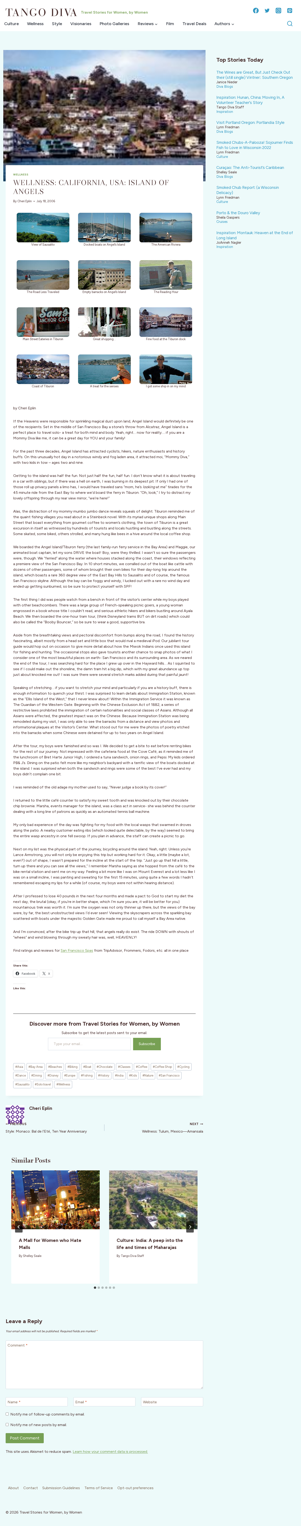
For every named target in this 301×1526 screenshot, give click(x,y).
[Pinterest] (289, 10)
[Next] (190, 1227)
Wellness (35, 23)
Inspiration (224, 112)
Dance (20, 1075)
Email (81, 1402)
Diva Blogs (224, 86)
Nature (148, 1075)
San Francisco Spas (77, 950)
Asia (19, 1067)
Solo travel (43, 1084)
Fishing (87, 1075)
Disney (53, 1075)
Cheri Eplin (24, 201)
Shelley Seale (32, 1256)
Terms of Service (98, 1488)
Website (150, 1402)
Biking (72, 1067)
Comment (18, 1345)
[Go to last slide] (19, 1227)
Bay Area (35, 1067)
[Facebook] (255, 10)
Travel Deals (194, 23)
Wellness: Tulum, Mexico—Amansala (172, 1128)
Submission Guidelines (61, 1488)
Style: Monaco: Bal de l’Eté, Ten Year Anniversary (46, 1128)
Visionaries (80, 23)
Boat (87, 1067)
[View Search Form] (290, 24)
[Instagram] (278, 10)
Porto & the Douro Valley (238, 212)
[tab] (95, 1287)
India (119, 1075)
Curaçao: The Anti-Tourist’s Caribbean (250, 167)
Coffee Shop (162, 1067)
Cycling (183, 1067)
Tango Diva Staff (132, 1256)
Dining (36, 1075)
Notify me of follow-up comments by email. (47, 1414)
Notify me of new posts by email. (38, 1425)
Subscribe (147, 1044)
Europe (69, 1075)
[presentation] (55, 1199)
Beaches (55, 1067)
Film (170, 23)
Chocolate (104, 1067)
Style (57, 23)
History (103, 1075)
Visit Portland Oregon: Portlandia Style (250, 122)
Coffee (141, 1067)
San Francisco (169, 1075)
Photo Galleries (114, 23)
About (13, 1488)
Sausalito (22, 1084)
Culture (11, 23)
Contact (30, 1488)
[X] (267, 10)
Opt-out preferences (135, 1488)
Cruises (222, 222)
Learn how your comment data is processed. (110, 1451)
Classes (124, 1067)
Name (14, 1402)
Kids (133, 1075)
